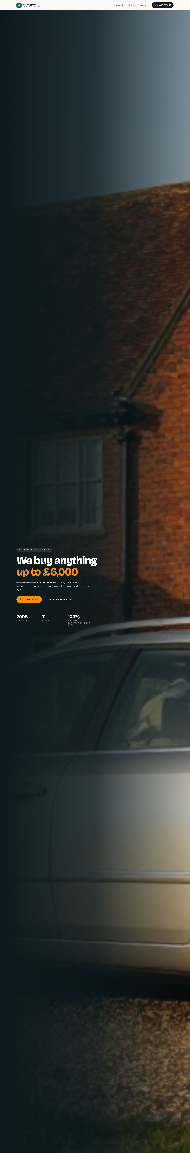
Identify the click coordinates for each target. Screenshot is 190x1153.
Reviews (132, 5)
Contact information (57, 599)
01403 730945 (164, 5)
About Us (120, 5)
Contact (143, 5)
